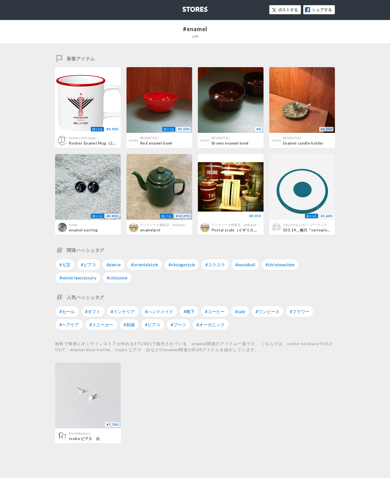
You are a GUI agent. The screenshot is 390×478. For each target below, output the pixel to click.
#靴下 (189, 311)
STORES (185, 7)
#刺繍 (129, 324)
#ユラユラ (215, 264)
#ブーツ (178, 324)
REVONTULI (149, 138)
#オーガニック (210, 324)
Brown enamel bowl (230, 143)
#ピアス (88, 264)
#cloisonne (117, 277)
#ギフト (92, 311)
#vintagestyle (181, 264)
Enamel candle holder (303, 143)
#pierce (113, 264)
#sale (240, 311)
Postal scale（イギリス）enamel (241, 230)
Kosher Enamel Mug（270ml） (97, 143)
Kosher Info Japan (83, 138)
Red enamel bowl (156, 143)
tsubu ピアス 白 (84, 438)
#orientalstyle (144, 264)
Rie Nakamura (80, 433)
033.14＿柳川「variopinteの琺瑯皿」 (316, 230)
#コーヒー (215, 311)
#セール (67, 311)
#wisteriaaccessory (78, 277)
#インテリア (123, 311)
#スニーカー (101, 324)
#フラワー (299, 311)
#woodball (245, 264)
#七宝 (65, 264)
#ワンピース (268, 311)
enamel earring (83, 230)
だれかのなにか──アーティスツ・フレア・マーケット (322, 225)
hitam (73, 225)
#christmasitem (280, 264)
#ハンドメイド (159, 311)
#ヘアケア (69, 324)
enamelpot (150, 230)
